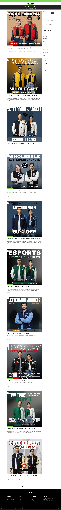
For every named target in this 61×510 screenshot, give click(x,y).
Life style (12, 93)
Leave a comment (33, 49)
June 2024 (44, 57)
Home (3, 3)
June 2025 (44, 43)
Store (32, 499)
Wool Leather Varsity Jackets (11, 500)
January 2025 (45, 47)
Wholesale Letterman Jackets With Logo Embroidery (23, 238)
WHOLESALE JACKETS (27, 49)
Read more (8, 53)
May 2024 (44, 58)
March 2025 (45, 44)
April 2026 (44, 41)
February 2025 (45, 46)
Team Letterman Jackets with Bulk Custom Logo (22, 475)
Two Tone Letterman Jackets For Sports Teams (21, 428)
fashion (8, 93)
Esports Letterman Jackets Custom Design (20, 286)
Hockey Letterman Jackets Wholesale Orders (21, 381)
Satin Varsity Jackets (10, 498)
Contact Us (9, 3)
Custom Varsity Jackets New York (47, 24)
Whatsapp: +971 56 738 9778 (23, 501)
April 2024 (44, 60)
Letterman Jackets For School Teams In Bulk (20, 143)
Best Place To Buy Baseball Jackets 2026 (19, 48)
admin (34, 6)
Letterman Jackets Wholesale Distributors (20, 191)
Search (44, 11)
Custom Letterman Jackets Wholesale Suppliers (22, 95)
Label (9, 93)
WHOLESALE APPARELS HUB (20, 49)
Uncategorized (45, 70)
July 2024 (44, 55)
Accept (58, 508)
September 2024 (45, 52)
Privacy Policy (33, 500)
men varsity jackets (46, 32)
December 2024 (45, 49)
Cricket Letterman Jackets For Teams (18, 333)
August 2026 (45, 38)
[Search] (51, 3)
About (20, 498)
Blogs (32, 498)
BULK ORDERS (14, 49)
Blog (5, 3)
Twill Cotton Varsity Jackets (10, 499)
